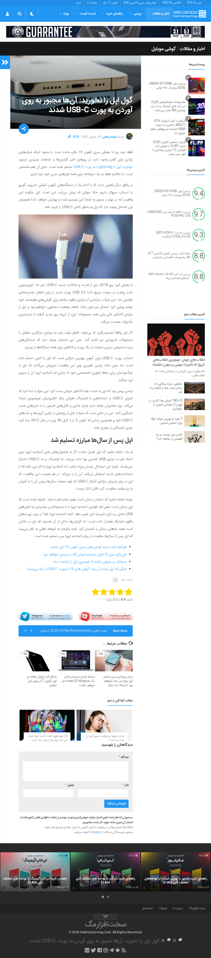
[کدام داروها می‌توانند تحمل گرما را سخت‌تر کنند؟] (104, 725)
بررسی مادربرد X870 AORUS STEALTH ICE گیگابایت (173, 234)
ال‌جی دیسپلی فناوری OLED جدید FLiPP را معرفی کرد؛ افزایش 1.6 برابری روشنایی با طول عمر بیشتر (168, 148)
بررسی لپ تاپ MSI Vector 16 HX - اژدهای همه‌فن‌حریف (169, 276)
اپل (115, 580)
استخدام (147, 908)
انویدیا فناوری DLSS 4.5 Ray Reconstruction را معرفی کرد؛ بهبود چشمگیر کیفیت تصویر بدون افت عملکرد (73, 632)
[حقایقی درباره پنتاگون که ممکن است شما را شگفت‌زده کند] (194, 387)
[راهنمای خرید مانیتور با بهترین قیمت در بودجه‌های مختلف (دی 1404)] (175, 871)
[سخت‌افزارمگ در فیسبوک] (99, 950)
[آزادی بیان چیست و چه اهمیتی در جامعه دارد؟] (194, 437)
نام (126, 785)
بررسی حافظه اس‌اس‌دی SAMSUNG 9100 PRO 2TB (169, 214)
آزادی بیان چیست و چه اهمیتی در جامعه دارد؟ (169, 436)
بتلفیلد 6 (92, 2)
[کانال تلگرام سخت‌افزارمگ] (111, 950)
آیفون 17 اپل (110, 2)
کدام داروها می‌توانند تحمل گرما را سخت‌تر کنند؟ (105, 738)
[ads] (105, 32)
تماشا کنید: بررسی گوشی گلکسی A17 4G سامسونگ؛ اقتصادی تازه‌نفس (169, 255)
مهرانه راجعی (109, 137)
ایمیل (69, 785)
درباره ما (178, 908)
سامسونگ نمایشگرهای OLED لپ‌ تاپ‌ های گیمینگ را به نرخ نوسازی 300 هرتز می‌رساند (168, 106)
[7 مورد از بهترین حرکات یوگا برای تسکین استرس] (194, 421)
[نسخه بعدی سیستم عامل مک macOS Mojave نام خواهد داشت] (76, 660)
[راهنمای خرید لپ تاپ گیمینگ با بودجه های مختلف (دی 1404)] (35, 871)
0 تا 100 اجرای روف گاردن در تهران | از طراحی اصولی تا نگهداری (165, 404)
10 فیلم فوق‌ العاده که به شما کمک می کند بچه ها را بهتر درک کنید (47, 738)
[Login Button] (7, 14)
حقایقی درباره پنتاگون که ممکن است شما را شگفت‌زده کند (166, 388)
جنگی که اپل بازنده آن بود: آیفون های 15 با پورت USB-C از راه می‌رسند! (77, 569)
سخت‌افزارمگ (197, 908)
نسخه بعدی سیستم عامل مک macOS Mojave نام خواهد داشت (78, 681)
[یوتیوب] (106, 616)
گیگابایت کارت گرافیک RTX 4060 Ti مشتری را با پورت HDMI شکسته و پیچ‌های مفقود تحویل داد (167, 127)
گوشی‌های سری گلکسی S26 (139, 2)
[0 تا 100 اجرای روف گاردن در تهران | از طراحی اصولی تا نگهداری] (194, 404)
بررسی (138, 13)
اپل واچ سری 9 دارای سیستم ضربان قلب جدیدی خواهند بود (85, 554)
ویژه (66, 13)
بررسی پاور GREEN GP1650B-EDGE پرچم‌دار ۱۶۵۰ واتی (167, 85)
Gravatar (95, 832)
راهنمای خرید (114, 13)
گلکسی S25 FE (171, 2)
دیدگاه (124, 757)
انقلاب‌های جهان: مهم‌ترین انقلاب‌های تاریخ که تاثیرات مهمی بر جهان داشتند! (178, 362)
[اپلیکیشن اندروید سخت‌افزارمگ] (117, 950)
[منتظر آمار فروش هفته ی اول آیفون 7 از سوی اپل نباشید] (38, 660)
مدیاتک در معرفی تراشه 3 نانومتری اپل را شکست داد (90, 562)
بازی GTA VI (194, 2)
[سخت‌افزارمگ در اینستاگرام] (105, 950)
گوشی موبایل (163, 49)
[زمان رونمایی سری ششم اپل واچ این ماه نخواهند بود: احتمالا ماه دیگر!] (114, 660)
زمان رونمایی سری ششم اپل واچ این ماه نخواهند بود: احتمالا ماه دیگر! (118, 681)
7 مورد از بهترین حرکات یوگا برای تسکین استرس (166, 421)
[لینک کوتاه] (69, 137)
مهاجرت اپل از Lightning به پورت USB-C (103, 167)
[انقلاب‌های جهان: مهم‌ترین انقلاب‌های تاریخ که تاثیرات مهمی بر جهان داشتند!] (176, 340)
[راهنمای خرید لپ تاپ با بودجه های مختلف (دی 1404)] (105, 871)
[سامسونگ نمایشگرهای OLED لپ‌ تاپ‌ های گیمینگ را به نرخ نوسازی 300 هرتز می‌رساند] (196, 106)
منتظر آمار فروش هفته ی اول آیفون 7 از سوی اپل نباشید (42, 681)
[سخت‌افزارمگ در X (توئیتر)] (93, 950)
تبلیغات (162, 908)
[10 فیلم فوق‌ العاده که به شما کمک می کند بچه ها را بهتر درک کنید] (47, 725)
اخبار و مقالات (160, 13)
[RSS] (123, 950)
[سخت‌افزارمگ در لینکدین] (87, 950)
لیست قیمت (87, 13)
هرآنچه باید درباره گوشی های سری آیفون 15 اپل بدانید (89, 547)
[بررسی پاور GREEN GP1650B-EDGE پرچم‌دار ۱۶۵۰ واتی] (196, 86)
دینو (79, 2)
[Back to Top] (105, 917)
